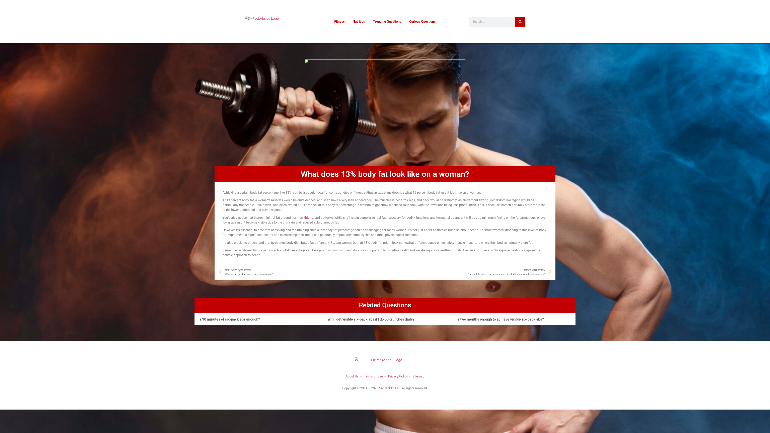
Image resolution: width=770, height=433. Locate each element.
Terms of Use (373, 376)
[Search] (520, 22)
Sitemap (418, 376)
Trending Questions (387, 21)
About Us (352, 376)
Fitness (339, 21)
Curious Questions (422, 21)
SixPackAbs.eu (389, 388)
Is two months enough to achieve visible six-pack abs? (500, 319)
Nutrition (359, 21)
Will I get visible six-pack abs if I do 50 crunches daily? (370, 319)
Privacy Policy (398, 376)
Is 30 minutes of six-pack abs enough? (229, 319)
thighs (308, 218)
